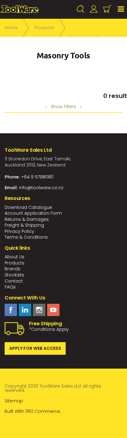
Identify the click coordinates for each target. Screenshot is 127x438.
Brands (12, 269)
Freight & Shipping (24, 225)
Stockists (14, 275)
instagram (39, 310)
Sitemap (14, 401)
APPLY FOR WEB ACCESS (35, 348)
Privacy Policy (19, 231)
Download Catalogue (28, 207)
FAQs (10, 287)
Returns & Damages (27, 219)
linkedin (25, 310)
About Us (14, 257)
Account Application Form (33, 213)
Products (14, 263)
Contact (14, 281)
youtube (53, 310)
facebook (11, 310)
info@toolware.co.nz (41, 188)
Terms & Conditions (26, 237)
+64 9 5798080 (37, 177)
